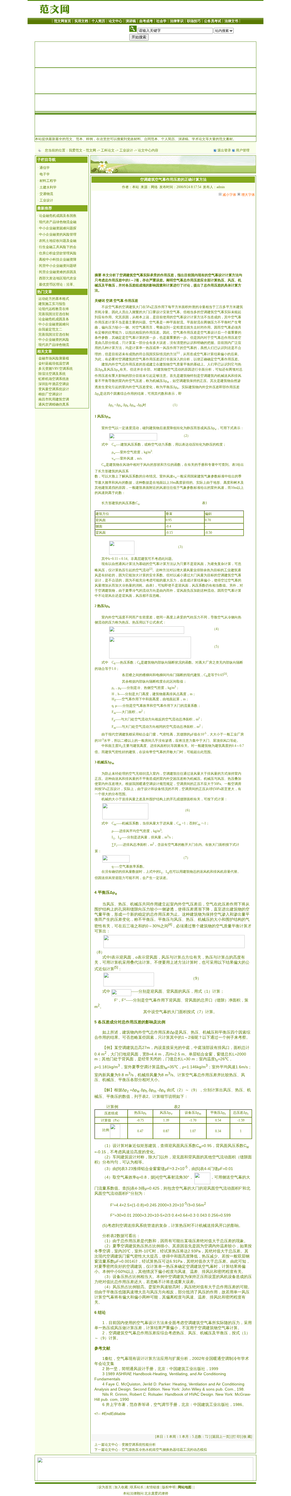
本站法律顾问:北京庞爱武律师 (145, 1493)
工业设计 (126, 150)
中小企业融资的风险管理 (57, 234)
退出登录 (224, 150)
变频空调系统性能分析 (139, 1445)
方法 (235, 275)
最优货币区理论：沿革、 (57, 284)
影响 (152, 285)
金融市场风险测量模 (53, 358)
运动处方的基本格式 (53, 299)
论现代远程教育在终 (53, 309)
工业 (227, 570)
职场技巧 (194, 21)
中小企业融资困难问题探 (57, 228)
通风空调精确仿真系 (53, 404)
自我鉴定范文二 (50, 329)
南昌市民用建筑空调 (53, 399)
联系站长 (137, 1487)
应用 (164, 1358)
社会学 (161, 21)
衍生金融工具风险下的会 (57, 247)
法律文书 (231, 21)
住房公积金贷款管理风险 (57, 253)
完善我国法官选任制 (53, 314)
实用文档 (81, 21)
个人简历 (98, 21)
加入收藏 (121, 1487)
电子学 (45, 174)
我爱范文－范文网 (82, 150)
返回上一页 (220, 1437)
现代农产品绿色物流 (53, 345)
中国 (173, 1368)
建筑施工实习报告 (52, 304)
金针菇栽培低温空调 (53, 363)
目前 (187, 275)
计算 (228, 275)
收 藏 (247, 1437)
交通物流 (46, 194)
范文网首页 (62, 21)
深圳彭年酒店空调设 (53, 384)
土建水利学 (48, 187)
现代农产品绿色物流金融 (57, 222)
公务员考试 (212, 21)
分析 (112, 275)
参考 (98, 1348)
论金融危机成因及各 (53, 319)
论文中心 (115, 21)
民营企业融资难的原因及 (57, 272)
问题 (142, 322)
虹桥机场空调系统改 (53, 379)
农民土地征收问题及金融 (57, 241)
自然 (233, 381)
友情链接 (153, 1487)
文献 (106, 1348)
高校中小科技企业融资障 (57, 259)
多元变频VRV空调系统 (55, 369)
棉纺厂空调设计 (50, 394)
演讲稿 (131, 21)
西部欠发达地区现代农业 (57, 278)
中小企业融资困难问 (53, 324)
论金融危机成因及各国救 (57, 216)
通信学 (45, 168)
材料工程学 (48, 181)
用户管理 (243, 150)
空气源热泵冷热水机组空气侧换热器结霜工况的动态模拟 (164, 1450)
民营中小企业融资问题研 (57, 266)
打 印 (236, 1437)
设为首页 (105, 1487)
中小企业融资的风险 (53, 340)
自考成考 (146, 21)
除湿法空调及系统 (52, 374)
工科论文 (108, 150)
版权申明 (169, 1487)
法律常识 (177, 21)
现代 (190, 675)
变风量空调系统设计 (53, 389)
